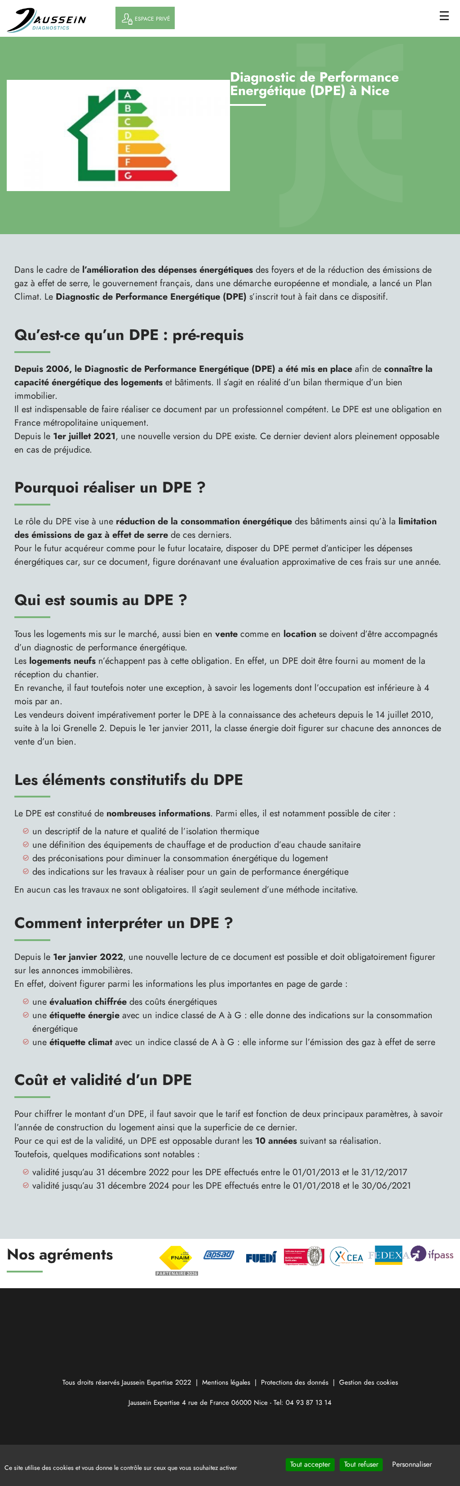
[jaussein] (59, 20)
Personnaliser (412, 1464)
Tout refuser (361, 1464)
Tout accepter (310, 1464)
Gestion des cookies (368, 1382)
